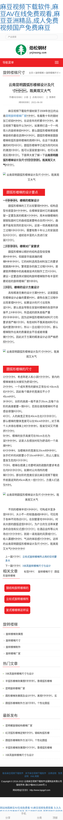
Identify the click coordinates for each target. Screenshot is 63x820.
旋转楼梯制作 (13, 647)
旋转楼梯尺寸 (52, 73)
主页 (31, 73)
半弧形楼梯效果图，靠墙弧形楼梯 (28, 747)
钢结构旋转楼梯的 (17, 587)
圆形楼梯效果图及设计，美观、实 (31, 695)
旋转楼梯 (39, 73)
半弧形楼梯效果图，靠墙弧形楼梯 (28, 681)
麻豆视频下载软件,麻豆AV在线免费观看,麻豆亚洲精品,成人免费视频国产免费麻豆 (30, 17)
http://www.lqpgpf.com (40, 790)
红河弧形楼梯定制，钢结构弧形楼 (27, 732)
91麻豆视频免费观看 (42, 807)
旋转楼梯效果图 (14, 634)
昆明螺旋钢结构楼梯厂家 (18, 725)
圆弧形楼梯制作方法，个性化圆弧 (27, 703)
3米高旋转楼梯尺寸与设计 (36, 565)
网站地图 (5, 807)
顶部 (55, 817)
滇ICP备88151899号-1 (36, 785)
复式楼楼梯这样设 (17, 610)
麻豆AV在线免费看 (20, 807)
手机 (23, 813)
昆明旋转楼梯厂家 (16, 115)
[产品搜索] (54, 36)
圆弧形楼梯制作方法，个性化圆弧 (26, 740)
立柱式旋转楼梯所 (17, 599)
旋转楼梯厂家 (13, 653)
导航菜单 (8, 62)
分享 (7, 817)
